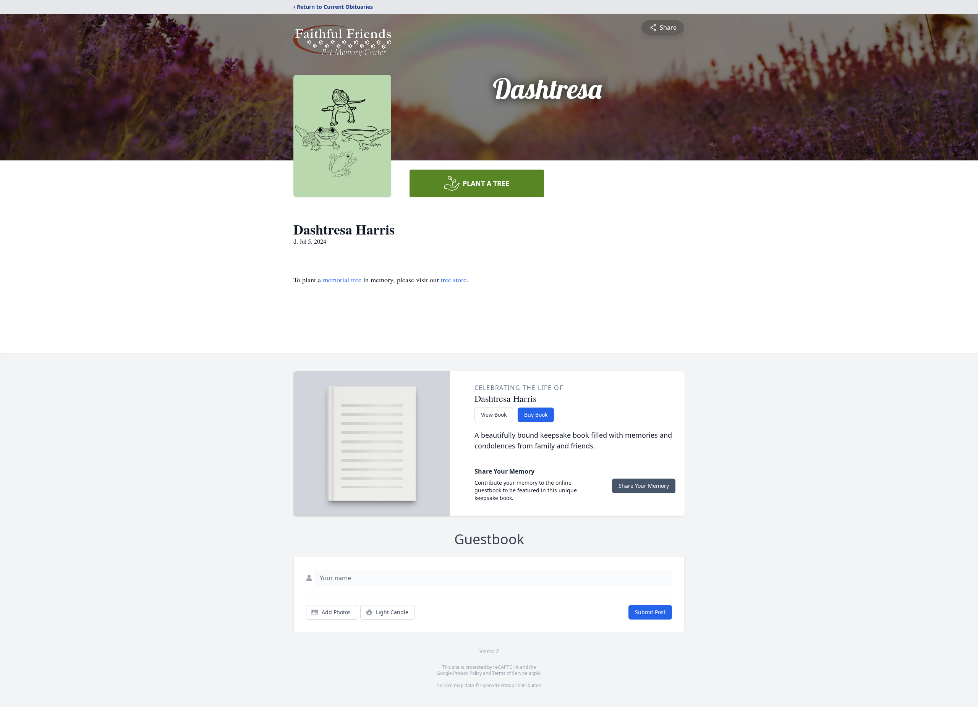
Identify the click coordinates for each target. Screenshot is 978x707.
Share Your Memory (644, 485)
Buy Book (535, 414)
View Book (494, 414)
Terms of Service (510, 673)
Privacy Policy (467, 673)
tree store (453, 279)
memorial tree (342, 279)
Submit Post (650, 612)
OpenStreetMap (497, 685)
